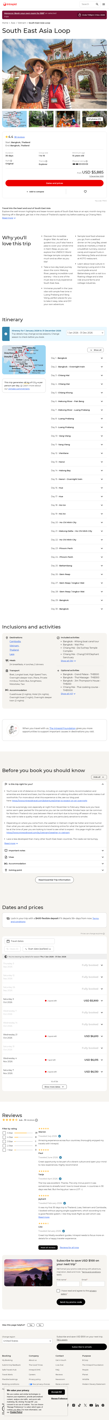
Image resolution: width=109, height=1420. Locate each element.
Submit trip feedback (11, 1365)
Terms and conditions (91, 1272)
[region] (36, 1401)
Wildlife (85, 1379)
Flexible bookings (10, 1379)
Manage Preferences (59, 1399)
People (85, 1370)
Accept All (56, 1392)
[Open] (36, 1120)
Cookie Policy (16, 1412)
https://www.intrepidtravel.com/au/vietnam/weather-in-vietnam (38, 832)
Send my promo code (71, 1302)
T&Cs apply (62, 1340)
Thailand (14, 650)
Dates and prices (54, 183)
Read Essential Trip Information (54, 880)
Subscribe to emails (82, 1347)
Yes (31, 1325)
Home (5, 23)
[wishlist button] (85, 191)
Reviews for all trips (69, 1247)
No (40, 1325)
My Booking (7, 1360)
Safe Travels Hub (9, 1370)
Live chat (59, 1365)
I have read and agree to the (79, 1292)
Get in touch (61, 1360)
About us (33, 1360)
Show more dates (52, 1087)
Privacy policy (35, 1379)
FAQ (57, 1370)
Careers (32, 1374)
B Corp (85, 1360)
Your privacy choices (41, 1384)
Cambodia (15, 641)
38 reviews (19, 137)
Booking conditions (10, 1384)
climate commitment (19, 389)
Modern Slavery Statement (93, 1384)
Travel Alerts (7, 1374)
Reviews (59, 1374)
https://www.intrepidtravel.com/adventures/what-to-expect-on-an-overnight (49, 800)
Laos (12, 654)
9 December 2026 (96, 176)
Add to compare (36, 192)
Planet (85, 1374)
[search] (87, 4)
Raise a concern (62, 1384)
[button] (54, 74)
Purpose (86, 1356)
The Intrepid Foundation (93, 1365)
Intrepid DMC (35, 1370)
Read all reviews (48, 1247)
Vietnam (22, 23)
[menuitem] (9, 4)
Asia (13, 23)
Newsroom (60, 1379)
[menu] (103, 4)
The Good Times (36, 1365)
